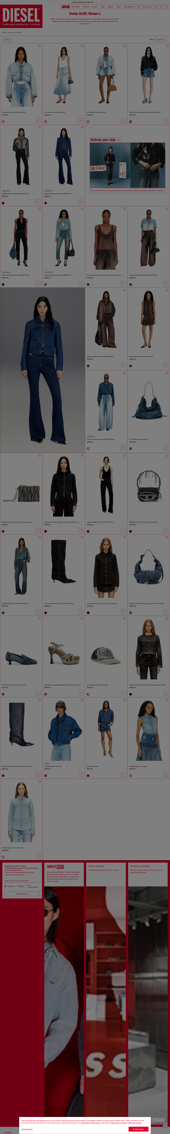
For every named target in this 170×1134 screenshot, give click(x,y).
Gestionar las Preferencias (90, 1123)
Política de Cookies (134, 1123)
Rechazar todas (27, 1129)
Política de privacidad (118, 1123)
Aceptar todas (138, 1129)
